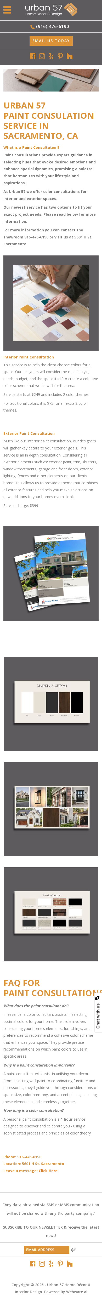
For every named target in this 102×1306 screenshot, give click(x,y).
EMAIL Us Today (51, 40)
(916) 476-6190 (52, 26)
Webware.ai (76, 1291)
